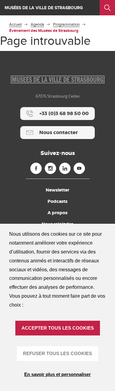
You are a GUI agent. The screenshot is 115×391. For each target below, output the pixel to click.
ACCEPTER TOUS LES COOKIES (57, 328)
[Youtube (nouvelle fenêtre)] (79, 168)
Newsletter (57, 190)
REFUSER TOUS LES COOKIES (57, 353)
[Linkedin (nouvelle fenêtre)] (65, 168)
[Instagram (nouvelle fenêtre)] (50, 168)
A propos (57, 212)
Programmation (66, 24)
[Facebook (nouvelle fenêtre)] (36, 168)
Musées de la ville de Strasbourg (44, 7)
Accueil (15, 24)
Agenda (37, 24)
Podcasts (57, 201)
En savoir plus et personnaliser (57, 374)
